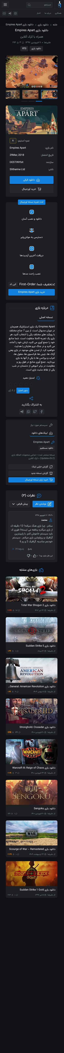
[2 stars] (26, 384)
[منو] (5, 5)
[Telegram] (21, 411)
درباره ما (48, 13)
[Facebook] (41, 411)
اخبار (39, 13)
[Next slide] (54, 94)
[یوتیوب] (4, 13)
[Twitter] (35, 411)
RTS (24, 48)
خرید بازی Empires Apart (31, 292)
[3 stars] (21, 384)
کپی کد (13, 284)
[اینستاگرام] (15, 13)
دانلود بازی (36, 48)
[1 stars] (31, 384)
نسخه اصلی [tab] (46, 317)
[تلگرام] (10, 13)
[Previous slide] (8, 94)
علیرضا (47, 42)
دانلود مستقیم (46, 448)
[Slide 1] (49, 94)
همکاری (58, 13)
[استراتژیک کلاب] (59, 4)
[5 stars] (10, 384)
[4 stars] (16, 384)
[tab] (41, 425)
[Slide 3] (11, 94)
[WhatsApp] (28, 411)
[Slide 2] (30, 94)
